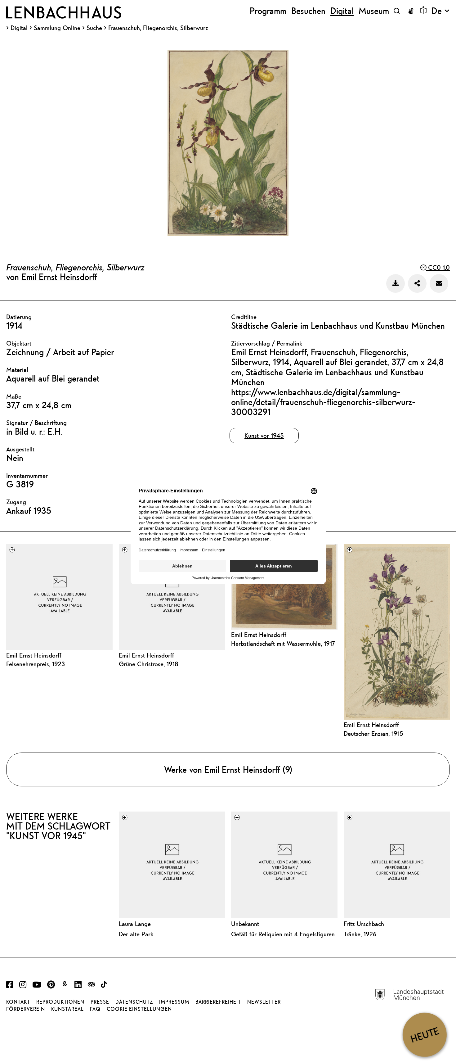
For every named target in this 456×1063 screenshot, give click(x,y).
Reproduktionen (60, 1002)
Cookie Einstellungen (139, 1009)
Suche (94, 28)
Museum (374, 10)
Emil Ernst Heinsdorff (59, 276)
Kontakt (18, 1002)
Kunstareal (67, 1009)
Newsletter (264, 1002)
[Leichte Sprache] (423, 10)
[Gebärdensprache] (410, 11)
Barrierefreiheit (218, 1002)
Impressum (174, 1002)
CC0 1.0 (438, 267)
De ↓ (440, 10)
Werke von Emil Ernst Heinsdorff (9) (228, 769)
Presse (100, 1002)
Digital (19, 28)
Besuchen (308, 10)
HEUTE (424, 1035)
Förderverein (25, 1009)
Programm (268, 10)
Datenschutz (134, 1002)
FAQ (95, 1009)
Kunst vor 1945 (264, 435)
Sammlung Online (57, 28)
